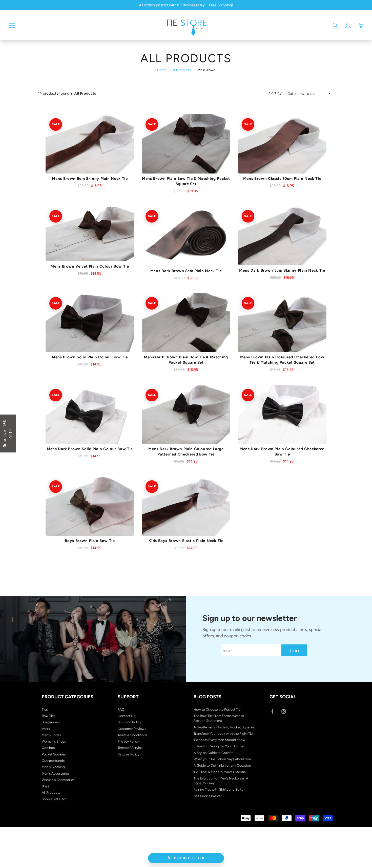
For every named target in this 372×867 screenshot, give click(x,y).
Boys (45, 786)
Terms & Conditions (132, 735)
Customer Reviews (132, 729)
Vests (46, 729)
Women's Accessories (58, 780)
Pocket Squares (54, 754)
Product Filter (189, 858)
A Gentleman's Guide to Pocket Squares (224, 727)
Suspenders (51, 722)
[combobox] (309, 93)
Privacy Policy (128, 741)
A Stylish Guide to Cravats (213, 753)
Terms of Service (130, 748)
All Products (182, 70)
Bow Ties (48, 716)
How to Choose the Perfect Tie (217, 709)
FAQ (121, 709)
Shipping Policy (129, 722)
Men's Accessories (55, 773)
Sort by (275, 93)
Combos (48, 748)
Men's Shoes (51, 735)
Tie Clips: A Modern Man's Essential (220, 772)
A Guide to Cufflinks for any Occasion (222, 765)
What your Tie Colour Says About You (222, 759)
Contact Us (126, 716)
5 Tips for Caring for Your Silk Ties (219, 746)
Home (161, 70)
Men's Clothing (53, 767)
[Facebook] (272, 711)
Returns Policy (128, 754)
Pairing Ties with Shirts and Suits (218, 789)
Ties (45, 709)
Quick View (90, 144)
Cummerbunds (53, 760)
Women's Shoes (54, 741)
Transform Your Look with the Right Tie (223, 733)
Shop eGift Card (54, 799)
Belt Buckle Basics (207, 796)
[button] (8, 433)
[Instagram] (283, 711)
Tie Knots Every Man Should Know (219, 740)
